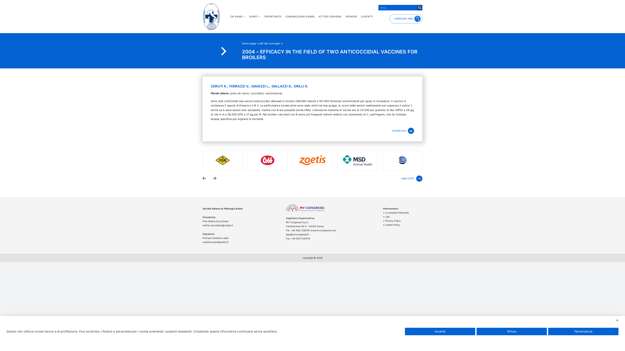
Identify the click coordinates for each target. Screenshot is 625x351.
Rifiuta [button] (511, 331)
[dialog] (312, 333)
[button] (204, 178)
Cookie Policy (392, 224)
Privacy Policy (393, 220)
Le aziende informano (397, 212)
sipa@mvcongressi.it (297, 234)
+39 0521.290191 (300, 230)
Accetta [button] (440, 331)
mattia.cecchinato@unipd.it (218, 225)
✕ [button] (617, 320)
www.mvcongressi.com (323, 230)
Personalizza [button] (583, 331)
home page (249, 43)
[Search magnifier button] (419, 7)
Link (387, 216)
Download (399, 130)
